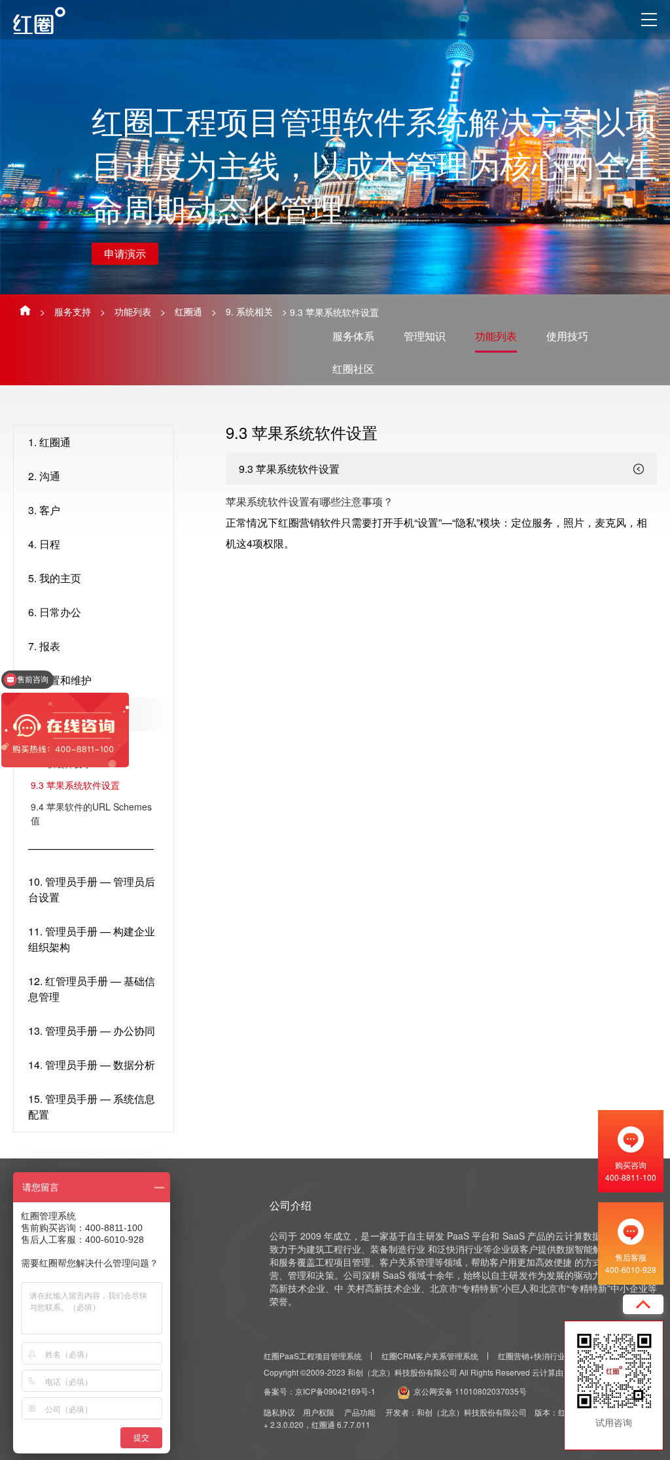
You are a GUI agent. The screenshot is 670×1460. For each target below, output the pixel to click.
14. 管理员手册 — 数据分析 (91, 1064)
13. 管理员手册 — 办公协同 (91, 1030)
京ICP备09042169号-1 (335, 1391)
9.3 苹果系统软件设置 (75, 784)
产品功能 (360, 1411)
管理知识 (425, 335)
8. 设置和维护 (60, 679)
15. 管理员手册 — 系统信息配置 (91, 1106)
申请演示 (125, 253)
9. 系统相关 (249, 311)
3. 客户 (44, 509)
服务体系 (353, 335)
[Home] (25, 309)
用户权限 (318, 1411)
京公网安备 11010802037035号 (470, 1391)
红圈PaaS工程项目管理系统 (313, 1355)
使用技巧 (567, 335)
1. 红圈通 (49, 441)
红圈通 (188, 311)
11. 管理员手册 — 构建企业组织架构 (91, 939)
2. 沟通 (44, 475)
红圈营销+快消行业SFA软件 (546, 1355)
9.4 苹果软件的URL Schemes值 (91, 813)
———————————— (91, 848)
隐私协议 (279, 1411)
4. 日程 (44, 543)
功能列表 (133, 311)
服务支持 (72, 311)
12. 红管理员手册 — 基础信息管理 (91, 988)
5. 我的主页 (54, 577)
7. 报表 (44, 645)
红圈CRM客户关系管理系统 (429, 1355)
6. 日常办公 (54, 611)
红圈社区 (353, 368)
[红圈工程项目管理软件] (51, 20)
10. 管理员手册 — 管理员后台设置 (91, 889)
